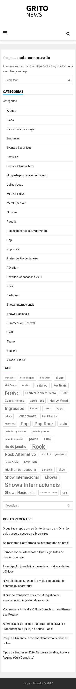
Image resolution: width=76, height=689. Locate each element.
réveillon (30, 462)
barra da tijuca (27, 378)
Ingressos (14, 408)
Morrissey (10, 423)
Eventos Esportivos (19, 147)
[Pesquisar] (69, 80)
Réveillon (12, 267)
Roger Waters (11, 462)
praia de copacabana (15, 431)
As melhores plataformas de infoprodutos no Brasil (36, 543)
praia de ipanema (40, 431)
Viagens (12, 351)
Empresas (13, 138)
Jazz (47, 408)
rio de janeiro (15, 446)
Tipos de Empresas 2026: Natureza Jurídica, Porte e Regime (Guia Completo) (36, 655)
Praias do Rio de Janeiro (22, 258)
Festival (12, 393)
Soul (64, 492)
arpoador (9, 378)
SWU (10, 332)
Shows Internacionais (20, 304)
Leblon (8, 416)
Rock (10, 286)
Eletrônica (10, 385)
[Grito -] (38, 11)
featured (41, 385)
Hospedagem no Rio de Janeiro (27, 175)
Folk (64, 393)
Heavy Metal (58, 401)
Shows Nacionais (18, 314)
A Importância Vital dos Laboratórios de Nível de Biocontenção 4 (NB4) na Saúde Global (34, 626)
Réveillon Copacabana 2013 (24, 277)
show (61, 469)
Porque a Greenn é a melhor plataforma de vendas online (35, 640)
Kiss (60, 408)
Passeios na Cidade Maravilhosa (27, 231)
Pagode (12, 221)
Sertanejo (13, 295)
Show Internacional (22, 477)
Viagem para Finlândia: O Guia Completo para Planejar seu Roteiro (37, 612)
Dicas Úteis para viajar (21, 129)
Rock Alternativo (20, 454)
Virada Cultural (16, 360)
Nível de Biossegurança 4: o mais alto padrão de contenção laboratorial (34, 583)
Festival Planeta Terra (20, 166)
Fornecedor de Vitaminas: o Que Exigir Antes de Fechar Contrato (33, 554)
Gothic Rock (37, 400)
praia (63, 424)
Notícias (12, 212)
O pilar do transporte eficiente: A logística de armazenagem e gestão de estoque (31, 597)
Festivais (12, 157)
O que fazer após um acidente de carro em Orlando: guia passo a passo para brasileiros (36, 531)
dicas (60, 377)
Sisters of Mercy (48, 492)
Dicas (10, 120)
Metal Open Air (16, 203)
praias (33, 439)
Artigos (11, 111)
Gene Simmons (14, 400)
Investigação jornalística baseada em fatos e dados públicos (36, 569)
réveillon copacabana (20, 470)
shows (51, 477)
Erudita (25, 385)
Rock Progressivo (54, 454)
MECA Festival (16, 194)
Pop (9, 240)
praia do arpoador (14, 439)
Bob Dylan (45, 378)
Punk (47, 439)
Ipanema (34, 408)
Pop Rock (13, 249)
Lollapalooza (15, 184)
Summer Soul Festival (21, 323)
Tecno (11, 341)
